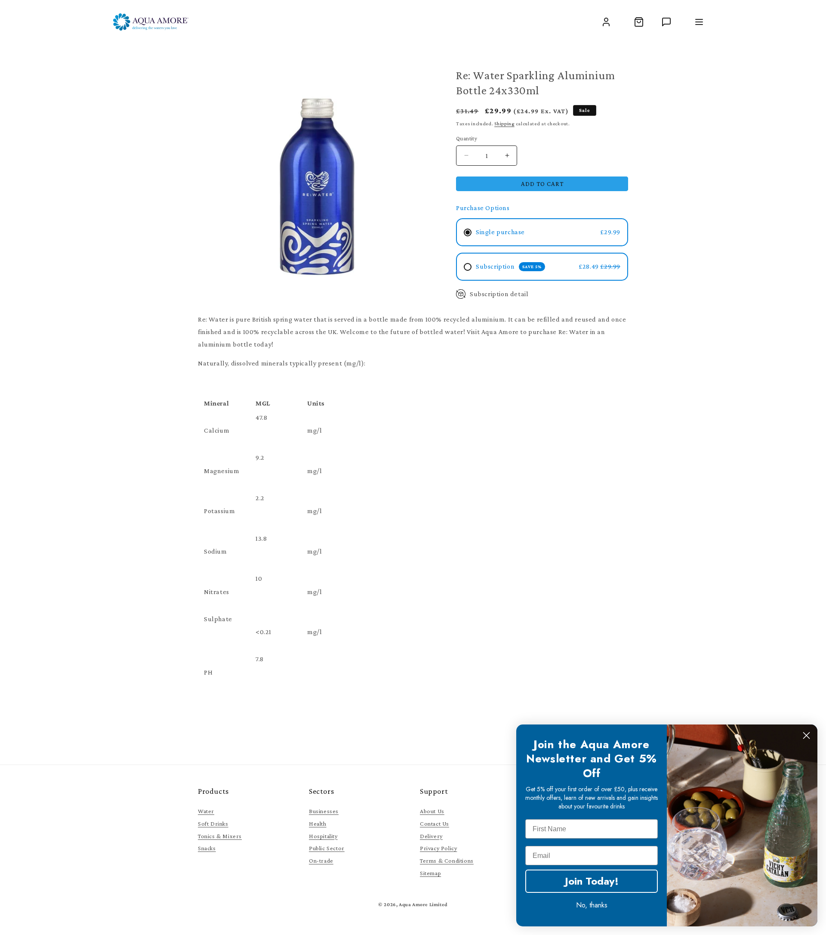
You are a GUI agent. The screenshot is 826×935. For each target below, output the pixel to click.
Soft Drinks (213, 823)
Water (206, 811)
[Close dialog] (806, 735)
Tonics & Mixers (220, 836)
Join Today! (592, 881)
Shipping (504, 124)
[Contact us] (666, 21)
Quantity (466, 138)
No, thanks (591, 905)
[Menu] (699, 21)
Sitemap (430, 873)
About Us (432, 811)
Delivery (431, 836)
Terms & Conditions (447, 860)
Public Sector (327, 848)
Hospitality (323, 836)
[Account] (606, 21)
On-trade (321, 860)
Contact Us (434, 823)
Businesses (324, 811)
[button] (638, 21)
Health (318, 823)
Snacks (207, 848)
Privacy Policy (438, 848)
